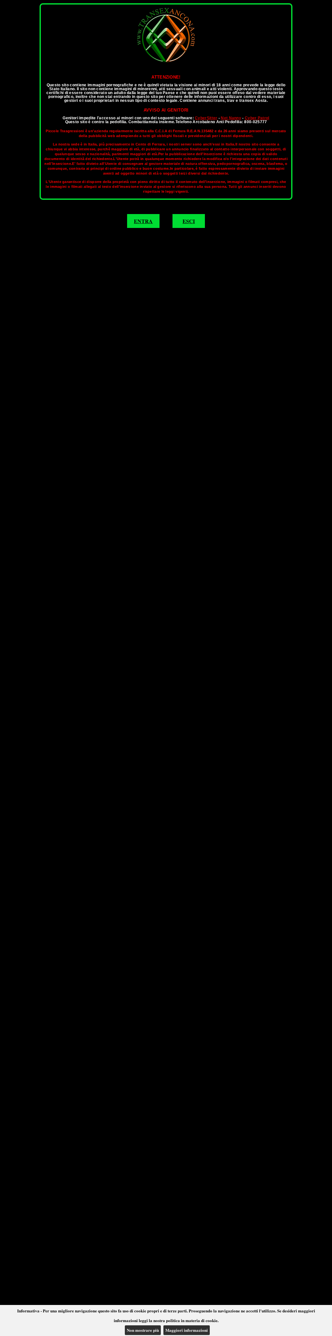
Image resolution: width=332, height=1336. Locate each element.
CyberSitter (206, 118)
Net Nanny (231, 118)
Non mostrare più (143, 1330)
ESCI (189, 221)
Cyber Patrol (257, 118)
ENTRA (143, 221)
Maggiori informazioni (186, 1330)
